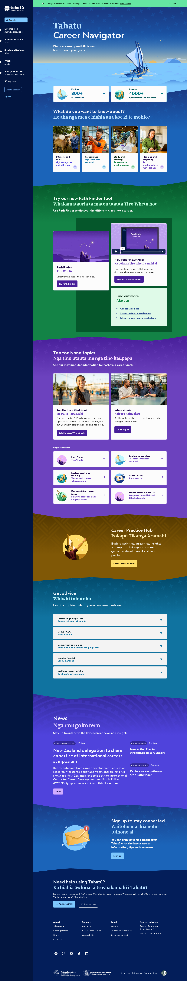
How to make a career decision (135, 313)
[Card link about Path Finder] (81, 260)
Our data (57, 939)
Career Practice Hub (124, 563)
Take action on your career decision (138, 317)
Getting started (60, 930)
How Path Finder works (129, 279)
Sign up (117, 855)
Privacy (114, 926)
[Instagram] (63, 953)
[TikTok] (79, 953)
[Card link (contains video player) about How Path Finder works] (139, 255)
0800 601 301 (66, 904)
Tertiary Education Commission (149, 927)
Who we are (58, 926)
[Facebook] (56, 953)
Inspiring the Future (149, 933)
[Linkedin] (86, 953)
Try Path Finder (67, 283)
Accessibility (88, 935)
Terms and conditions (121, 930)
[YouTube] (71, 953)
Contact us (90, 904)
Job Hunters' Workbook (72, 432)
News (58, 791)
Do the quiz (123, 429)
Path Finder (125, 3)
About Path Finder (129, 308)
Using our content (119, 935)
